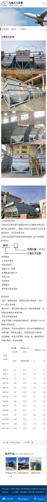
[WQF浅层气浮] (23, 464)
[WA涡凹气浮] (35, 464)
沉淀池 (13, 29)
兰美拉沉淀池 (15, 442)
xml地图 (16, 492)
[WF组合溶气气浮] (11, 464)
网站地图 (23, 492)
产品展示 (23, 29)
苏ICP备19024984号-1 (36, 492)
